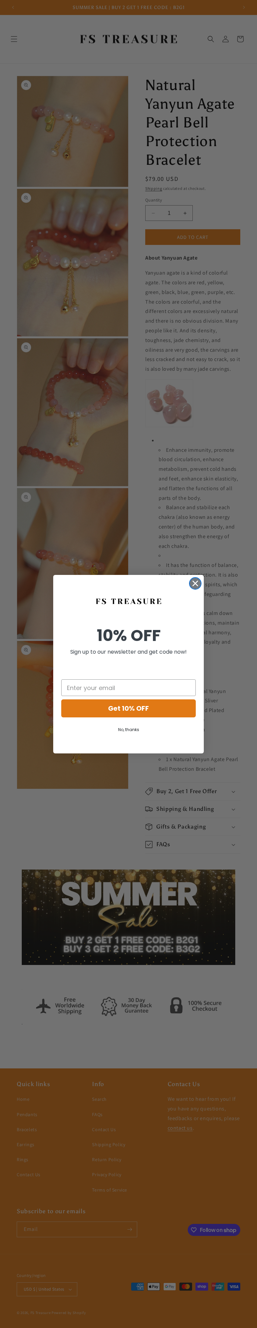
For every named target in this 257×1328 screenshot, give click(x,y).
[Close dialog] (195, 583)
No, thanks (128, 729)
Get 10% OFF (128, 708)
